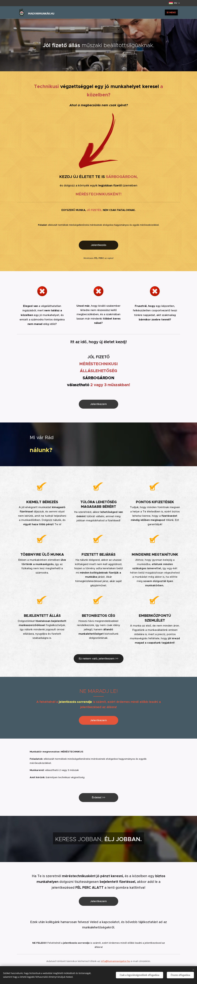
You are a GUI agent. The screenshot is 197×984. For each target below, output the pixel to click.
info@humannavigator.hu (115, 961)
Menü (172, 12)
